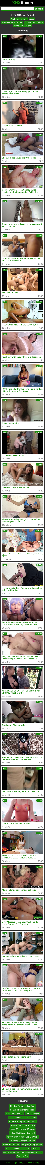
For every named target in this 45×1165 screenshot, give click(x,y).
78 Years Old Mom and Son (22, 1140)
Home (7, 1163)
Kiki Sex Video (16, 1106)
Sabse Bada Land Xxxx (31, 1152)
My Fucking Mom (11, 1152)
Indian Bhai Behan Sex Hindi (22, 1133)
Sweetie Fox (22, 1156)
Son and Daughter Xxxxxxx (22, 1110)
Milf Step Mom (32, 1114)
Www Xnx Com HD (14, 1114)
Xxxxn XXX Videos (11, 1144)
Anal (13, 19)
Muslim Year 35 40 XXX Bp (22, 1125)
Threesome (30, 22)
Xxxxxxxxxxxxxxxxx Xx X (17, 1148)
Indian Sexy (30, 1106)
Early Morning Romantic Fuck (22, 1121)
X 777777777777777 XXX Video (23, 1117)
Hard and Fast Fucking (12, 22)
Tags (14, 1163)
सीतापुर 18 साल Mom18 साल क (22, 1129)
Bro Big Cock (32, 1137)
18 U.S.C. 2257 (33, 1163)
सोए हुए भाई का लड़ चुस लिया (31, 1144)
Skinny (40, 22)
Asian (31, 19)
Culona (28, 26)
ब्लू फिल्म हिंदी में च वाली (15, 1137)
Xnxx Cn (35, 1148)
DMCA (22, 1163)
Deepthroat (22, 19)
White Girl (18, 26)
